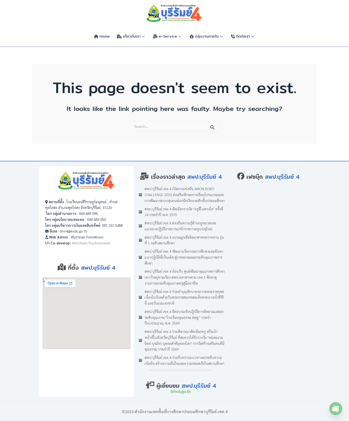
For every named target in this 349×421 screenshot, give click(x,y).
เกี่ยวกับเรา (132, 36)
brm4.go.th (181, 391)
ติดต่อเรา (243, 36)
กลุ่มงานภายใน (207, 36)
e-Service (168, 36)
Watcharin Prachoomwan (91, 243)
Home (104, 36)
